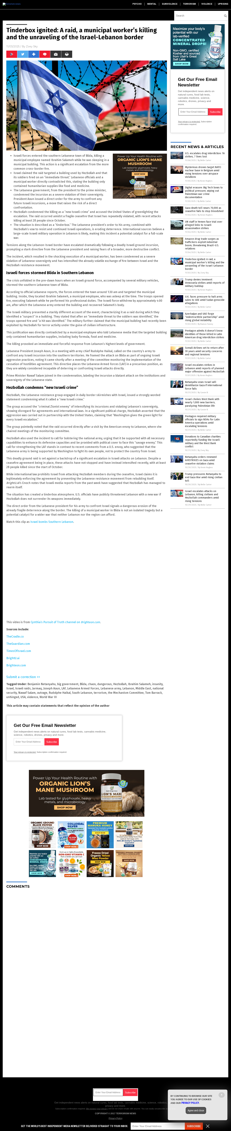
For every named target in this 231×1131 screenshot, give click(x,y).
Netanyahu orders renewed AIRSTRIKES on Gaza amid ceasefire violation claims (201, 460)
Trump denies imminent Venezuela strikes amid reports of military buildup (205, 283)
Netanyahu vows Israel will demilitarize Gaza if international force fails (203, 385)
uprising (223, 4)
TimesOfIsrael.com (18, 651)
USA (23, 697)
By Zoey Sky (203, 273)
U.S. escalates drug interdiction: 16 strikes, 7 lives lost (205, 155)
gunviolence (169, 4)
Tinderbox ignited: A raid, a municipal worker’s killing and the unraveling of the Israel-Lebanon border (204, 264)
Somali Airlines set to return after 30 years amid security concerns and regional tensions (204, 351)
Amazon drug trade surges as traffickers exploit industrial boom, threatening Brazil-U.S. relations (202, 243)
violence (206, 4)
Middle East (143, 688)
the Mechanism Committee (126, 692)
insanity (157, 684)
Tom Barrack (153, 692)
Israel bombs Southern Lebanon (51, 522)
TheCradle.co (15, 636)
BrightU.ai (12, 658)
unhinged (12, 697)
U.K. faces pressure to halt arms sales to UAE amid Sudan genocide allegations (205, 300)
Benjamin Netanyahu (41, 684)
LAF (63, 688)
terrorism (189, 4)
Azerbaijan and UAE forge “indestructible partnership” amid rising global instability (204, 317)
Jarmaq (37, 688)
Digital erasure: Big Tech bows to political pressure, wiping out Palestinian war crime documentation (204, 192)
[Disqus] (86, 936)
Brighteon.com (16, 665)
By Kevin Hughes (205, 181)
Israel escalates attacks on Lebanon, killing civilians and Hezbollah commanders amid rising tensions (202, 496)
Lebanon (128, 688)
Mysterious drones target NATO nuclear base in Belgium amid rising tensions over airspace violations (203, 172)
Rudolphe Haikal (60, 692)
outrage (42, 692)
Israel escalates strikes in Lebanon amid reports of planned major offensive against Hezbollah (204, 368)
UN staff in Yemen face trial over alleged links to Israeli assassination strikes (203, 225)
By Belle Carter (204, 160)
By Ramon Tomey (205, 324)
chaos (92, 684)
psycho (137, 4)
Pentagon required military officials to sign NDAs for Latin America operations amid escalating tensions (202, 421)
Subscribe (194, 1126)
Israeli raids (23, 688)
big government (67, 684)
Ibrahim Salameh (139, 684)
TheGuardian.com (18, 643)
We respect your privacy (97, 1109)
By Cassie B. (203, 392)
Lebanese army (111, 688)
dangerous (104, 684)
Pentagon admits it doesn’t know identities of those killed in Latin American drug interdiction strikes (204, 334)
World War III (48, 697)
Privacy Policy (115, 1118)
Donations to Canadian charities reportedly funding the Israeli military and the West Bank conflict (203, 441)
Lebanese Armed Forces (83, 688)
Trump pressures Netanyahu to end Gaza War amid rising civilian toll (203, 477)
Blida (83, 684)
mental (151, 4)
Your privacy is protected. (25, 752)
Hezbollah (120, 684)
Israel (10, 688)
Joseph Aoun (51, 688)
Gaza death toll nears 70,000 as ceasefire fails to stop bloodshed (204, 209)
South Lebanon (82, 692)
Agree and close (196, 1110)
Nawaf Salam (27, 692)
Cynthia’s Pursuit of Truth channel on (65, 622)
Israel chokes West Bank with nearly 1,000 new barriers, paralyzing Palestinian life (202, 402)
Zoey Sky (32, 46)
